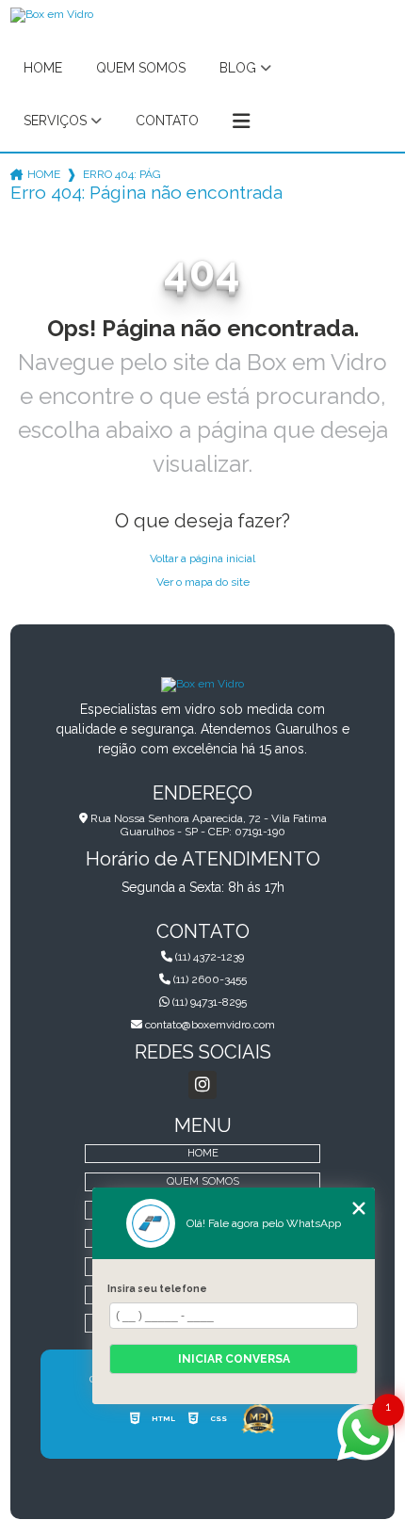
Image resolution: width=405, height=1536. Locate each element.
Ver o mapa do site (203, 582)
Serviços (55, 120)
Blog (237, 67)
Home (43, 67)
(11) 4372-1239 (208, 956)
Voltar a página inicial (202, 558)
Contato (167, 120)
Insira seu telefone (157, 1288)
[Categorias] (241, 121)
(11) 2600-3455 (208, 979)
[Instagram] (202, 1085)
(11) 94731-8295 (208, 1002)
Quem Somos (141, 67)
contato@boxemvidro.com (208, 1024)
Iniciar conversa (234, 1359)
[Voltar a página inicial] (202, 683)
